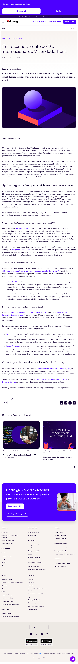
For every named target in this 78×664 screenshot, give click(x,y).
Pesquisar (31, 17)
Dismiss (58, 11)
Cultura (5, 402)
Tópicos (71, 28)
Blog (9, 38)
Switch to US (21, 11)
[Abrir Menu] (3, 22)
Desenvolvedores (19, 38)
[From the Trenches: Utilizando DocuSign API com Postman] (21, 435)
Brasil (33, 627)
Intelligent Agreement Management (52, 451)
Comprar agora (55, 22)
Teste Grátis (69, 22)
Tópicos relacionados (11, 138)
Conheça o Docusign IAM (17, 514)
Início (3, 38)
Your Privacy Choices (32, 653)
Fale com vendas (39, 22)
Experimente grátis (15, 506)
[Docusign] (13, 21)
